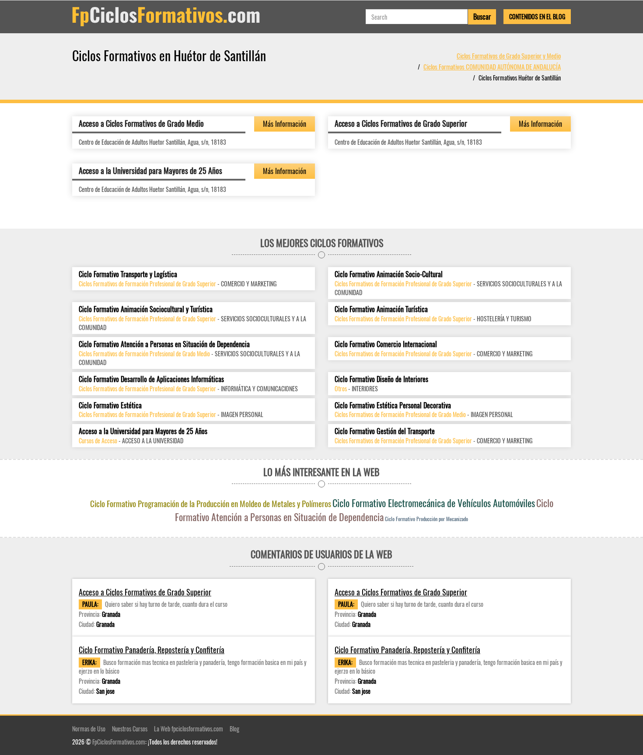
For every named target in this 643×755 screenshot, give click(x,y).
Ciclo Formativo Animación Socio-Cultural (389, 274)
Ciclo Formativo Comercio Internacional (386, 344)
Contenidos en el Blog (537, 16)
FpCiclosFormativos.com (118, 741)
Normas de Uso (88, 728)
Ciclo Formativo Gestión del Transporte (385, 431)
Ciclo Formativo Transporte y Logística (128, 274)
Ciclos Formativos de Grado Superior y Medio (509, 55)
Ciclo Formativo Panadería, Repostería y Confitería (151, 649)
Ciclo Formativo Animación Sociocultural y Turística (146, 309)
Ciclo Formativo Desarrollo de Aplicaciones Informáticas (151, 379)
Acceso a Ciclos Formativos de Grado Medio (141, 123)
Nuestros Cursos (129, 728)
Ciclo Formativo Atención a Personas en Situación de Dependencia (164, 344)
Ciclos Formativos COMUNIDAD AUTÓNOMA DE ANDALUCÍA (492, 66)
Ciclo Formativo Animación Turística (381, 309)
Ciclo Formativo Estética (110, 405)
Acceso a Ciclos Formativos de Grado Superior (401, 123)
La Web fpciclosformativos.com (188, 728)
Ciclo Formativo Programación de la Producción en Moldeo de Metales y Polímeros (210, 503)
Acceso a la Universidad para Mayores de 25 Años (150, 170)
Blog (234, 728)
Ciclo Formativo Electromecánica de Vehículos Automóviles (433, 503)
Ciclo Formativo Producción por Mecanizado (426, 518)
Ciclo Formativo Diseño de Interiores (381, 379)
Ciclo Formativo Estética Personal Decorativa (393, 405)
